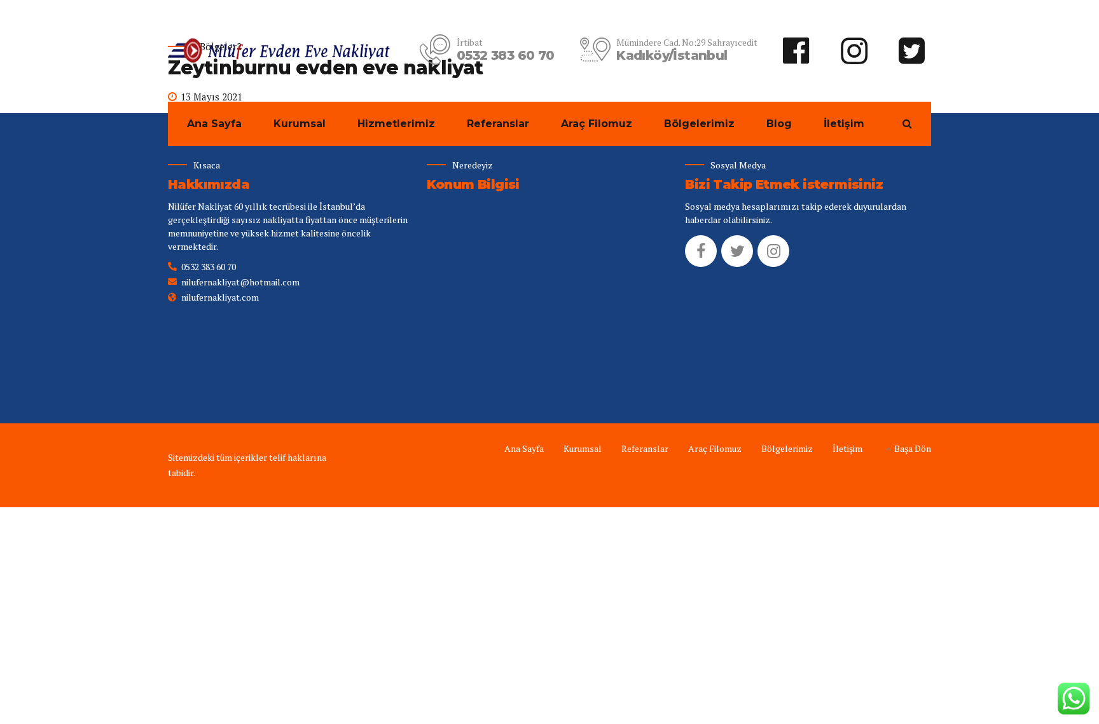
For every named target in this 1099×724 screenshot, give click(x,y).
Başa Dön (912, 448)
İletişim (844, 124)
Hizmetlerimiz (396, 124)
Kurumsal (299, 124)
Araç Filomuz (596, 124)
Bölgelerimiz (699, 124)
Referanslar (498, 124)
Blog (779, 124)
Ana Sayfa (214, 124)
